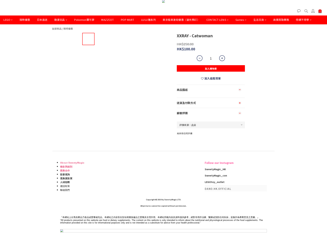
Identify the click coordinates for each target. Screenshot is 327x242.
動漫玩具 (59, 19)
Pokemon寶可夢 (84, 19)
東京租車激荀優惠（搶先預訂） (181, 19)
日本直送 (42, 19)
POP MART (127, 19)
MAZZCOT (107, 19)
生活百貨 (258, 19)
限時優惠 (25, 19)
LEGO (6, 19)
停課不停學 (302, 19)
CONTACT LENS (216, 19)
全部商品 (56, 28)
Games (240, 19)
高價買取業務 (281, 19)
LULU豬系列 (148, 19)
